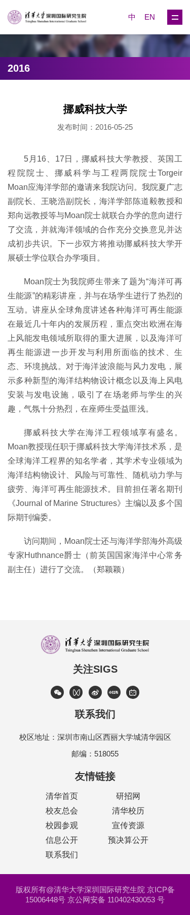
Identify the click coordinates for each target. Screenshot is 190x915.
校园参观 (62, 825)
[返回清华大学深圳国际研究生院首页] (51, 17)
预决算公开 (128, 840)
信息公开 (62, 840)
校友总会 (62, 810)
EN (149, 17)
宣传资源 (128, 825)
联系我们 (62, 854)
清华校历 (128, 810)
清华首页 (62, 796)
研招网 (128, 796)
